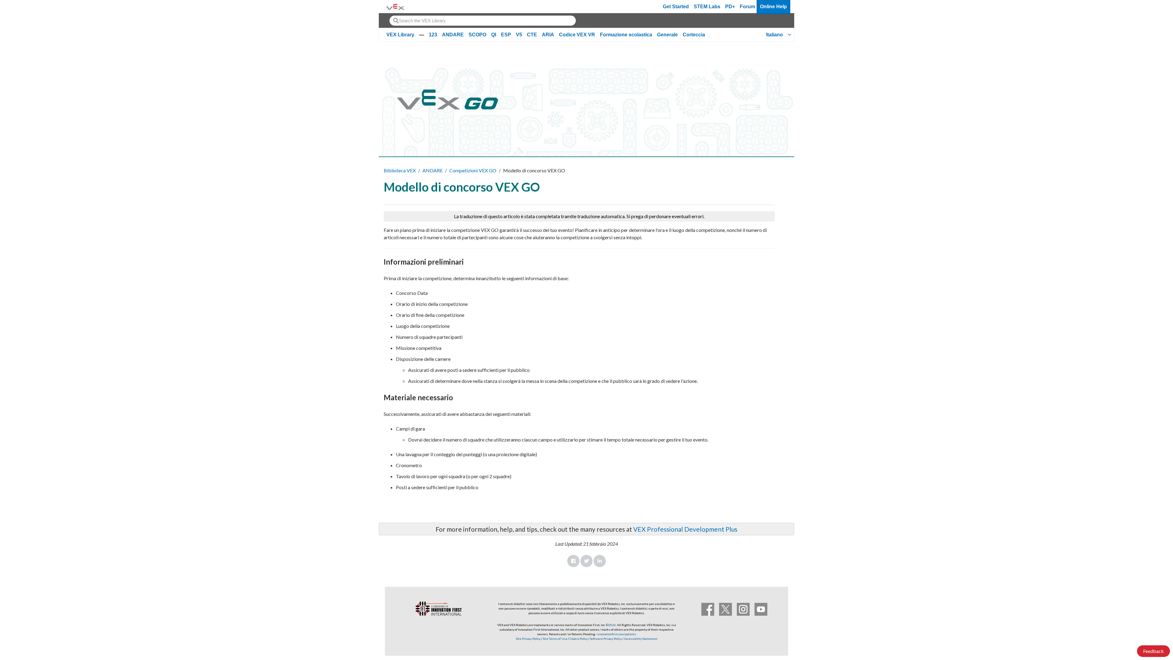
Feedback (1153, 651)
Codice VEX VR (577, 34)
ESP (506, 34)
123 (433, 34)
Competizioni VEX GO (472, 170)
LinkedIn (600, 561)
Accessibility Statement (640, 638)
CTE (532, 34)
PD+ (730, 6)
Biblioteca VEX (400, 170)
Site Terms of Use (554, 638)
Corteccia (694, 34)
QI (493, 34)
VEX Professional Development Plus (685, 529)
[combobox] (482, 21)
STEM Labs (707, 6)
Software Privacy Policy (606, 638)
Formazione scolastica (626, 34)
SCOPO (477, 34)
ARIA (548, 34)
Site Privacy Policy (528, 638)
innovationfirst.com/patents (616, 634)
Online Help (773, 6)
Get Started (676, 6)
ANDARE (453, 34)
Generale (667, 34)
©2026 (611, 625)
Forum (747, 6)
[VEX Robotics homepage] (395, 6)
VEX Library (400, 34)
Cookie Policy (579, 638)
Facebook (573, 561)
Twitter (586, 561)
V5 (519, 34)
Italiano (774, 34)
